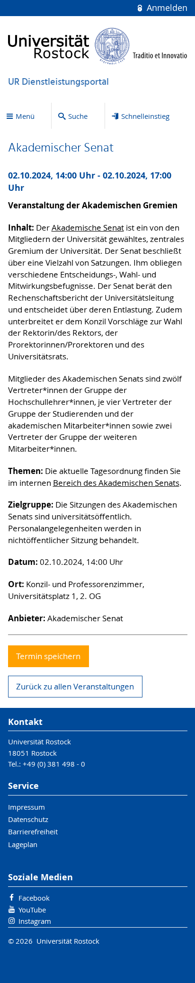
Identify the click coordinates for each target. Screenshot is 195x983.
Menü (25, 116)
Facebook (34, 898)
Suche (78, 116)
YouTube (32, 909)
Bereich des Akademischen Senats (116, 483)
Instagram (34, 921)
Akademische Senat (88, 228)
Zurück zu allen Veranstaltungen (75, 686)
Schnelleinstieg (145, 116)
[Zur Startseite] (97, 46)
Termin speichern (48, 656)
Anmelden (165, 7)
